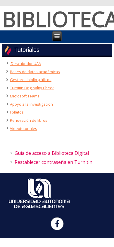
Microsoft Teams (24, 96)
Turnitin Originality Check (32, 87)
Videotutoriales (23, 128)
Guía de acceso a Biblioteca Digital (52, 153)
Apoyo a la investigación (31, 104)
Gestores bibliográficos (30, 79)
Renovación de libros (28, 120)
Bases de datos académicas (35, 71)
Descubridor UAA (25, 63)
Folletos (17, 112)
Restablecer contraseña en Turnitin (53, 162)
